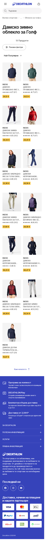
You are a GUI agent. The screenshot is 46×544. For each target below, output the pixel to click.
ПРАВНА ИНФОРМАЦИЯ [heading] (12, 446)
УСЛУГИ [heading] (5, 439)
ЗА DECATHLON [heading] (9, 425)
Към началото (20, 369)
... (21, 18)
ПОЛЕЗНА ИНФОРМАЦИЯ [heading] (13, 432)
